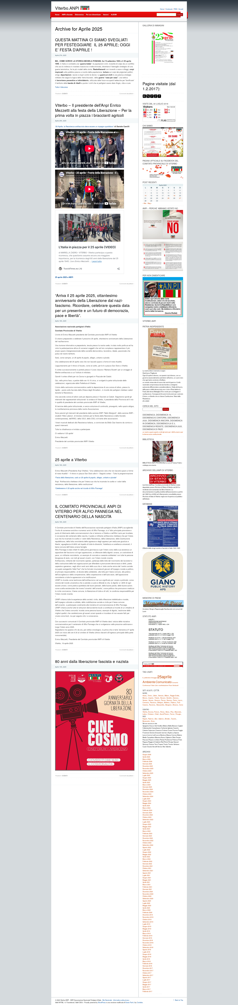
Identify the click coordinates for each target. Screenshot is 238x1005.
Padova (173, 702)
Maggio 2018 (147, 956)
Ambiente (149, 682)
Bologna (160, 702)
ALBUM (114, 14)
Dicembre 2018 (148, 940)
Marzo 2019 (147, 933)
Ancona (150, 712)
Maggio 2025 (147, 780)
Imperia (150, 698)
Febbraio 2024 (147, 810)
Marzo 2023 (147, 831)
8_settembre (147, 678)
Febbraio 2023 (147, 833)
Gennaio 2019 (147, 938)
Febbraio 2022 (147, 861)
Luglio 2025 (146, 775)
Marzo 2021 (147, 884)
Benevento (146, 721)
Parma (163, 700)
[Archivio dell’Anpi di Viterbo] (163, 478)
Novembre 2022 (148, 840)
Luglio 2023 (146, 822)
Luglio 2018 (146, 952)
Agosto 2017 (147, 977)
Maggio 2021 (147, 880)
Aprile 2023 (146, 829)
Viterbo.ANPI (67, 8)
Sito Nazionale (107, 1000)
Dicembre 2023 (148, 815)
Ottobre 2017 (147, 973)
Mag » (150, 203)
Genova (175, 698)
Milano (167, 695)
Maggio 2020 (147, 905)
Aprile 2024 (146, 805)
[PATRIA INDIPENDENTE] (163, 349)
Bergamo (168, 705)
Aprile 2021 (146, 882)
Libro (156, 685)
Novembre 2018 (148, 942)
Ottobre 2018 (147, 945)
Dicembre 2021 (148, 866)
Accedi (180, 9)
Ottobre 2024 (147, 794)
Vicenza (157, 700)
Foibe (152, 685)
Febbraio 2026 (147, 761)
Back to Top (179, 1000)
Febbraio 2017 (147, 991)
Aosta (144, 695)
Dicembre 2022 (148, 838)
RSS (175, 9)
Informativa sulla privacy (121, 1000)
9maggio (154, 678)
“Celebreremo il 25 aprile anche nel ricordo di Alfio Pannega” (79, 488)
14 (145, 195)
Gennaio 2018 (147, 966)
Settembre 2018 (148, 947)
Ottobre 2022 (147, 843)
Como (181, 705)
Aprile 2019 (146, 931)
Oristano (151, 714)
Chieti (157, 714)
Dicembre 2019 (148, 915)
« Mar (144, 203)
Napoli (145, 719)
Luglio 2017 (146, 980)
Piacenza (153, 702)
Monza (145, 698)
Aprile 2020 (146, 908)
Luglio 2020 (146, 903)
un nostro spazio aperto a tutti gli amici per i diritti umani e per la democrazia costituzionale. (163, 433)
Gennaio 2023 (147, 836)
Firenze (156, 712)
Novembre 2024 (148, 791)
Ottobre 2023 (147, 817)
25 (168, 198)
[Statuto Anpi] (163, 638)
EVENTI (65, 93)
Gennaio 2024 (147, 812)
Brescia (175, 705)
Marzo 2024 (147, 808)
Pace (170, 685)
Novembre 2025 (148, 768)
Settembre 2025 (148, 773)
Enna (152, 721)
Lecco (180, 700)
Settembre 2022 (148, 845)
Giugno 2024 (147, 801)
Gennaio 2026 (147, 764)
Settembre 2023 (148, 819)
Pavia (175, 700)
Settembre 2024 (148, 796)
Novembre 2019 (148, 917)
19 (174, 195)
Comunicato (164, 682)
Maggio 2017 (147, 984)
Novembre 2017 (148, 970)
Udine (155, 695)
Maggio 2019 (147, 929)
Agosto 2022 (147, 847)
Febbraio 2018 (147, 963)
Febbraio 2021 (147, 887)
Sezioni (106, 14)
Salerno (161, 719)
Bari (156, 719)
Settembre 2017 (148, 975)
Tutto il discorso (61, 87)
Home (162, 9)
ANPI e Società (67, 14)
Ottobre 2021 (147, 868)
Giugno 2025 (147, 778)
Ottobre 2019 (147, 919)
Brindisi (167, 719)
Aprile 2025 (146, 782)
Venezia (160, 695)
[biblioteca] (163, 451)
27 (180, 198)
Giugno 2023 (147, 824)
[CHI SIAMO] (163, 142)
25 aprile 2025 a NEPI (64, 277)
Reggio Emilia (174, 695)
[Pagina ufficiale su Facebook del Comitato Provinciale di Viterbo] (163, 171)
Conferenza (146, 685)
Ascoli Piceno (164, 714)
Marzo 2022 (147, 859)
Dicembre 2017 (148, 968)
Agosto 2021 (147, 873)
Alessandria (160, 705)
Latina (145, 714)
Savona (169, 700)
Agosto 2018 (147, 949)
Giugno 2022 (147, 852)
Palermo (150, 719)
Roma (162, 712)
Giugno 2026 (147, 754)
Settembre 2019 (148, 922)
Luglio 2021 (146, 875)
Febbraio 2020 (147, 912)
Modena (166, 702)
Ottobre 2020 (147, 896)
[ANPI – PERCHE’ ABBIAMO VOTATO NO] (163, 238)
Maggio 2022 (147, 854)
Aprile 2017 (146, 987)
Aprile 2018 (146, 959)
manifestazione (163, 685)
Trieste (157, 698)
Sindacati (175, 685)
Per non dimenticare (93, 14)
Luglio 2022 (146, 850)
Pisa (172, 712)
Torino (150, 695)
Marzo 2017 (147, 989)
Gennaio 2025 (147, 787)
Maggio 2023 (147, 826)
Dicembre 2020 (148, 891)
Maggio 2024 (147, 803)
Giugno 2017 (147, 982)
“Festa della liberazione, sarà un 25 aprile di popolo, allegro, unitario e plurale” (86, 477)
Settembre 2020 (148, 898)
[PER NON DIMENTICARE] (163, 316)
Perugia (178, 714)
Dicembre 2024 (148, 789)
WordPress (102, 1002)
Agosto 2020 (147, 901)
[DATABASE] (163, 526)
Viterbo (145, 712)
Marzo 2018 (147, 961)
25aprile (164, 676)
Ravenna (152, 705)
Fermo (172, 714)
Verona (150, 700)
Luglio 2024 (146, 799)
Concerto (175, 682)
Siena (167, 712)
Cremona (146, 702)
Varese (145, 700)
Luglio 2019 (146, 924)
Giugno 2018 (147, 954)
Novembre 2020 (148, 894)
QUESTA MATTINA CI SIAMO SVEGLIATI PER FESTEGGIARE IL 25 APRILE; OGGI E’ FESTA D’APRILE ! (93, 44)
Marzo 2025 (147, 785)
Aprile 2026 (146, 757)
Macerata (178, 712)
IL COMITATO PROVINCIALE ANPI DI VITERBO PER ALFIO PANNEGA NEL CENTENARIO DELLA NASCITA (88, 511)
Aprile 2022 (146, 856)
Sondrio (169, 698)
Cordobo (140, 1002)
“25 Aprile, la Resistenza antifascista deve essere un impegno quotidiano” (84, 126)
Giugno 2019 (147, 926)
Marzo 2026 (147, 759)
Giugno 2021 (147, 877)
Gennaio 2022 (147, 864)
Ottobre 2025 (147, 771)
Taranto (173, 719)
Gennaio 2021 (147, 889)
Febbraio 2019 (147, 935)
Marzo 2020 (147, 910)
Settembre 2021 (148, 870)
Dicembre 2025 (148, 766)
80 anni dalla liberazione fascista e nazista (92, 661)
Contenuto (169, 9)
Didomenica (79, 14)
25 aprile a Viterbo (71, 459)
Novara (162, 698)
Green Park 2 (129, 1002)
